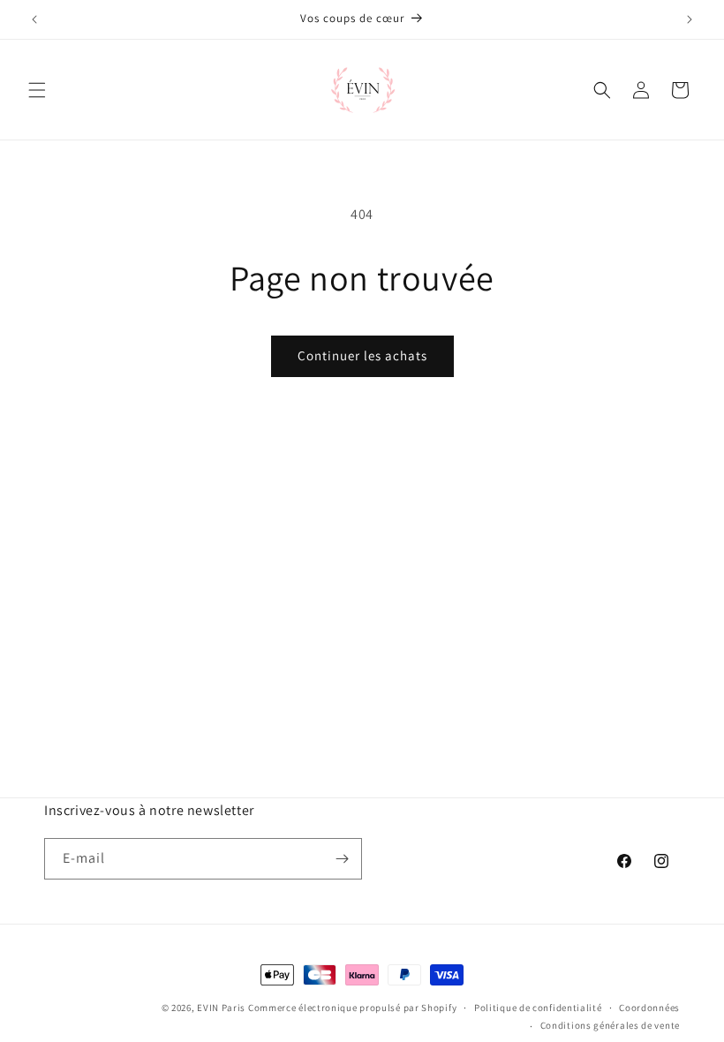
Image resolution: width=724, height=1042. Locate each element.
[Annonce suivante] (689, 19)
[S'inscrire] (341, 859)
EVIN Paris (221, 1007)
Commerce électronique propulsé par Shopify (352, 1007)
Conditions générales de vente (610, 1025)
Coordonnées (649, 1007)
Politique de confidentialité (538, 1007)
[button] (37, 90)
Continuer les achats (362, 355)
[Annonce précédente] (34, 19)
